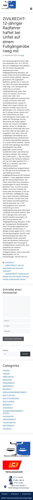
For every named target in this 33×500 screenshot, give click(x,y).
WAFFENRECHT (8, 425)
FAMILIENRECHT (9, 383)
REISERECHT (7, 405)
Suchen (5, 350)
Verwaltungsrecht (9, 422)
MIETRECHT (7, 389)
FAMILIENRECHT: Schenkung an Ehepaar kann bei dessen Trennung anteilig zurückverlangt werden (16, 276)
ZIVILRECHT (9, 262)
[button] (31, 9)
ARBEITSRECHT (8, 377)
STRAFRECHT (8, 408)
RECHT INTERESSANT (11, 398)
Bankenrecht (7, 380)
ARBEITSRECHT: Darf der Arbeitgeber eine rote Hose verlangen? (13, 268)
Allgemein (6, 373)
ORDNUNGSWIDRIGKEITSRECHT (15, 392)
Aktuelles (6, 370)
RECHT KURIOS (8, 401)
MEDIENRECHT (8, 386)
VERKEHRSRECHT (9, 419)
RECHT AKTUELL (9, 395)
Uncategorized (8, 416)
